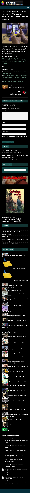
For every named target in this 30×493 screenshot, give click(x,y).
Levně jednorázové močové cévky (10, 160)
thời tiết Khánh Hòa (9, 450)
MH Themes (23, 491)
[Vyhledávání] (15, 170)
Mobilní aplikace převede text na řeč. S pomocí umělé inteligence (15, 72)
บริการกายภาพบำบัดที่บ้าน (11, 439)
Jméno (3, 123)
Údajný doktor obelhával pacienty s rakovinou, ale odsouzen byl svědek (16, 440)
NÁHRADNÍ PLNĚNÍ (6, 237)
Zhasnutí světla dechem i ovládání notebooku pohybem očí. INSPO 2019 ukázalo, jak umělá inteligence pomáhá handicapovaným (15, 77)
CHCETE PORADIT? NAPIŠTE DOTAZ (10, 150)
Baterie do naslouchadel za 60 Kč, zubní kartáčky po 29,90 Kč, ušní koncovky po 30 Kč (15, 156)
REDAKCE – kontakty (6, 234)
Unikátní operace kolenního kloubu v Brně (16, 470)
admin (10, 20)
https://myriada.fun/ (9, 219)
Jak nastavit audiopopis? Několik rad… (15, 451)
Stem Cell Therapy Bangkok (11, 460)
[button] (28, 7)
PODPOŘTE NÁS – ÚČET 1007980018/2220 (11, 153)
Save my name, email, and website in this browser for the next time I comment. (14, 137)
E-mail (3, 127)
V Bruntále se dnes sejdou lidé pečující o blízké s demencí (15, 478)
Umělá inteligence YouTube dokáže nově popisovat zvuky (13, 82)
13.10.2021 (5, 20)
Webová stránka (5, 132)
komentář (4, 111)
